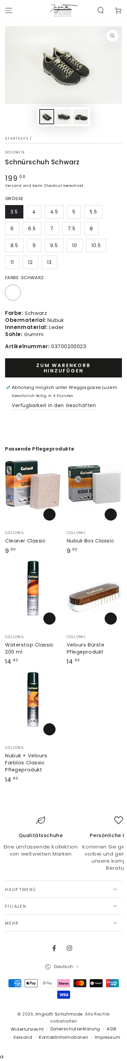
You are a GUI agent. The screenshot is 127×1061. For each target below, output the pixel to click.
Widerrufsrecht (27, 1029)
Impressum (107, 1037)
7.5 (72, 228)
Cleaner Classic (25, 540)
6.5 (32, 228)
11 (12, 262)
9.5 (54, 245)
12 (30, 262)
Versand (13, 185)
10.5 (96, 245)
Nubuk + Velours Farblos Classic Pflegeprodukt (26, 762)
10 (74, 245)
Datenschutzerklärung (75, 1029)
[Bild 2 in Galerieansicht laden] (63, 116)
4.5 (54, 211)
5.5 (93, 211)
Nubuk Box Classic (90, 540)
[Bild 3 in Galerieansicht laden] (80, 116)
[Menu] (9, 10)
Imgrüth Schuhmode (59, 1014)
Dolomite (15, 152)
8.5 (14, 245)
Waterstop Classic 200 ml (29, 648)
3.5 (14, 211)
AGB (111, 1029)
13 (49, 262)
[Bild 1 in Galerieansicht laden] (46, 116)
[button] (100, 10)
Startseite (16, 138)
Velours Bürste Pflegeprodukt (86, 648)
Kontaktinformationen (63, 1037)
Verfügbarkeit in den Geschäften (54, 405)
